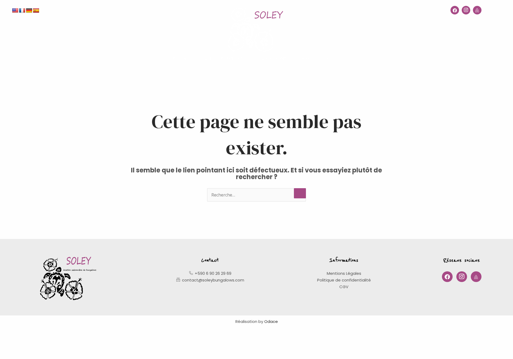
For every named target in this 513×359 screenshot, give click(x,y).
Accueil (179, 58)
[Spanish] (36, 10)
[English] (15, 10)
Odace (271, 321)
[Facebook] (454, 10)
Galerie (304, 58)
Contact (329, 58)
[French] (22, 10)
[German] (29, 10)
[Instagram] (466, 10)
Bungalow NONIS (270, 58)
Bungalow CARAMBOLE (220, 58)
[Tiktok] (477, 10)
